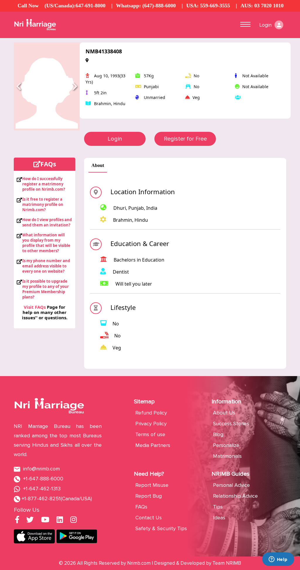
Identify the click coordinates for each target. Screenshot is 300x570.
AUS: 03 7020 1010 (262, 5)
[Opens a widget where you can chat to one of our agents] (278, 559)
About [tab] (97, 165)
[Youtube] (45, 520)
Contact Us (148, 517)
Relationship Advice (235, 496)
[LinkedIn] (60, 520)
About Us (224, 412)
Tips (218, 507)
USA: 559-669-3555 (208, 5)
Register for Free (185, 138)
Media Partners (152, 445)
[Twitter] (30, 520)
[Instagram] (73, 520)
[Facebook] (17, 520)
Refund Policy (151, 412)
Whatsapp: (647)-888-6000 (146, 5)
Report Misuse (151, 485)
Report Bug (148, 496)
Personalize (226, 445)
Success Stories (231, 423)
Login (115, 138)
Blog (218, 434)
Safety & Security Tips (161, 528)
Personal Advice (231, 485)
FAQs (141, 507)
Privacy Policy (151, 423)
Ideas (219, 517)
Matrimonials (227, 456)
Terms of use (150, 434)
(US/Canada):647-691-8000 (75, 5)
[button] (19, 86)
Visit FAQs (35, 307)
